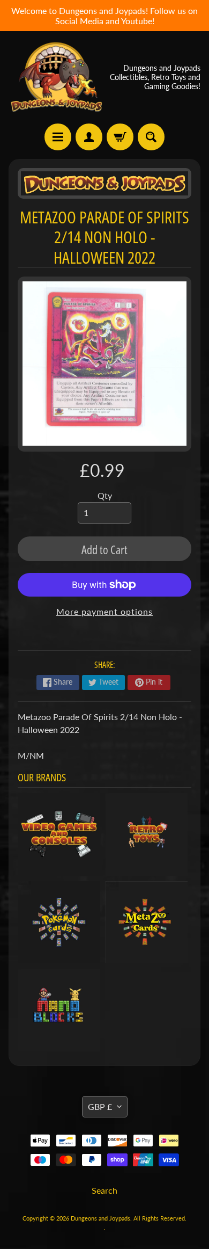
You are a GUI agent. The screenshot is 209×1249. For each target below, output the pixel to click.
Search (104, 1190)
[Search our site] (151, 137)
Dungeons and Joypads (100, 1218)
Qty (105, 495)
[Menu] (57, 137)
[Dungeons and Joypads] (56, 77)
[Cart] (120, 137)
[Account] (89, 137)
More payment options (104, 611)
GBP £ (100, 1106)
